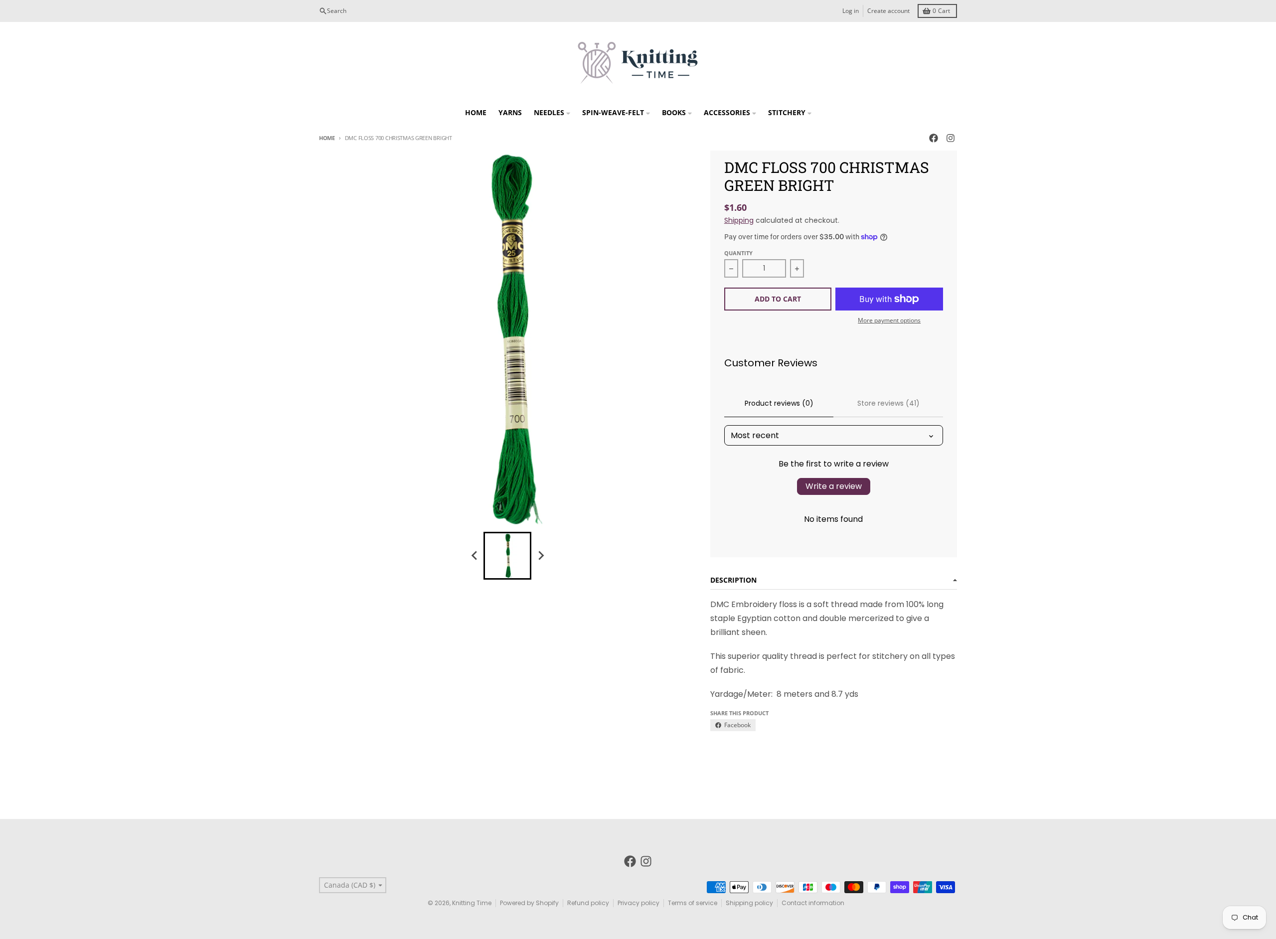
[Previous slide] (474, 556)
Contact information (813, 903)
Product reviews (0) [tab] (779, 403)
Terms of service (692, 903)
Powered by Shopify (529, 903)
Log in (850, 10)
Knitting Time (471, 903)
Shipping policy (749, 903)
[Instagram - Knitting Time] (950, 138)
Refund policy (588, 903)
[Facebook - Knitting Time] (933, 138)
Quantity (738, 253)
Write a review (833, 486)
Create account (888, 10)
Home (327, 138)
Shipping (739, 220)
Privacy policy (638, 903)
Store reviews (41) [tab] (888, 403)
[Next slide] (540, 556)
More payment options (889, 320)
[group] (507, 556)
